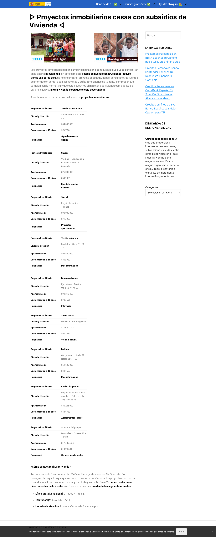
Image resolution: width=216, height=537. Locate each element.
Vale (181, 531)
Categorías (151, 187)
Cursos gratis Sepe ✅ (137, 4)
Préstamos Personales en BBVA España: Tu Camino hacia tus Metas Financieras (162, 57)
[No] (212, 531)
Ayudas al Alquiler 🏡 (170, 4)
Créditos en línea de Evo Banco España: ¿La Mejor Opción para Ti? (161, 108)
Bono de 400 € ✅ (106, 4)
